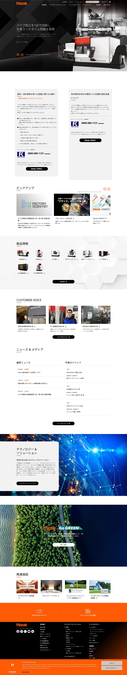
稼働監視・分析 (69, 638)
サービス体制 (92, 627)
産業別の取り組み (44, 647)
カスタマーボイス (79, 2)
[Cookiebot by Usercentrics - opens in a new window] (12, 672)
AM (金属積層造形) (44, 641)
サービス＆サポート (87, 5)
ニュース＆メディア (74, 5)
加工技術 (68, 633)
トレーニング (92, 638)
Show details (25, 672)
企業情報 (98, 5)
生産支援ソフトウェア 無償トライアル (74, 646)
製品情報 (44, 5)
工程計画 (68, 640)
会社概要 (91, 651)
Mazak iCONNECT (91, 2)
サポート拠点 (92, 640)
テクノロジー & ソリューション (57, 5)
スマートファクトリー (71, 644)
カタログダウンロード (45, 650)
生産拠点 (91, 655)
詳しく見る (63, 545)
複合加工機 (42, 627)
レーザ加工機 (43, 638)
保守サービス (93, 633)
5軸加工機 (42, 629)
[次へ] (22, 55)
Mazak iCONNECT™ (93, 642)
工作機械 (66, 627)
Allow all (112, 663)
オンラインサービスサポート (97, 629)
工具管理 (68, 642)
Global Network (110, 2)
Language (104, 1)
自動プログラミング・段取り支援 (73, 631)
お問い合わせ (107, 5)
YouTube (71, 2)
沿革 (90, 653)
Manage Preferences (111, 667)
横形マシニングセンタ (45, 636)
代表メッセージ (92, 649)
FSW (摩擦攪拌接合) (44, 643)
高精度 (67, 635)
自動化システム (43, 645)
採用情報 (65, 2)
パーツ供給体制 (93, 635)
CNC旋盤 (42, 631)
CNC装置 (68, 629)
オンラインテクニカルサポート (97, 631)
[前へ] (18, 55)
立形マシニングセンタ (45, 634)
